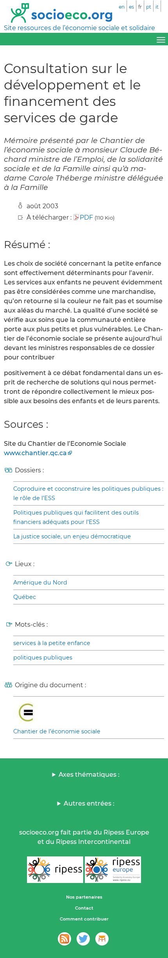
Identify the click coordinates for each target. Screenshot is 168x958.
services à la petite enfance (51, 643)
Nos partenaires (84, 897)
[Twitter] (83, 938)
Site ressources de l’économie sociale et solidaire (79, 28)
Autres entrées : (89, 803)
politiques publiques (42, 657)
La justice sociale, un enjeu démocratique (72, 536)
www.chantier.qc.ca (35, 453)
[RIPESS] (55, 869)
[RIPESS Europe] (113, 869)
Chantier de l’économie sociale (56, 731)
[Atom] (64, 938)
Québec (24, 597)
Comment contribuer (84, 919)
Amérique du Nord (40, 582)
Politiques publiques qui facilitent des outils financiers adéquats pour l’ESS (76, 517)
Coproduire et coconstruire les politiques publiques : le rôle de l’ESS (88, 493)
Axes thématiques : (89, 774)
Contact (84, 908)
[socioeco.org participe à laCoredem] (102, 938)
